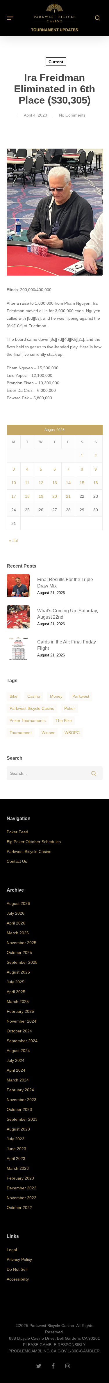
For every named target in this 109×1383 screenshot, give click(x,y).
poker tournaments (28, 720)
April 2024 (16, 1070)
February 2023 (20, 1178)
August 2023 (18, 1129)
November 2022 (21, 1197)
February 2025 (20, 1011)
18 (27, 496)
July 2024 (15, 1060)
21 (68, 496)
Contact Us (17, 861)
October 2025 (19, 952)
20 (54, 496)
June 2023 (16, 1148)
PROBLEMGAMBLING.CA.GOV (37, 1351)
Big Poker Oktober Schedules (34, 841)
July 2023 (15, 1139)
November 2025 (21, 942)
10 (13, 482)
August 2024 (18, 1050)
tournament (21, 732)
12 (41, 482)
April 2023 (16, 1158)
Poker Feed (17, 832)
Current (56, 61)
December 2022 (21, 1188)
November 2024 (21, 1021)
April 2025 (16, 991)
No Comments (72, 115)
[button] (10, 18)
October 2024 (19, 1031)
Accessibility (18, 1279)
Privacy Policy (19, 1259)
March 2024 (18, 1080)
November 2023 (21, 1099)
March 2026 (18, 933)
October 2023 (19, 1109)
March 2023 (18, 1168)
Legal (12, 1249)
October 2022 (19, 1207)
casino (33, 696)
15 (82, 482)
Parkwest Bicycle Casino (32, 708)
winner (48, 732)
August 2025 (18, 972)
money (56, 696)
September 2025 (22, 962)
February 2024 (20, 1090)
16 (95, 482)
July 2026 (15, 913)
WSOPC (72, 732)
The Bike (64, 720)
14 (68, 482)
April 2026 (16, 923)
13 (54, 482)
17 (13, 496)
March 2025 (18, 1001)
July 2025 (15, 982)
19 (41, 496)
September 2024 (22, 1040)
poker (69, 708)
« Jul (13, 540)
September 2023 (22, 1119)
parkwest (80, 696)
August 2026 (18, 903)
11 (27, 482)
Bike (13, 696)
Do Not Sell (17, 1269)
